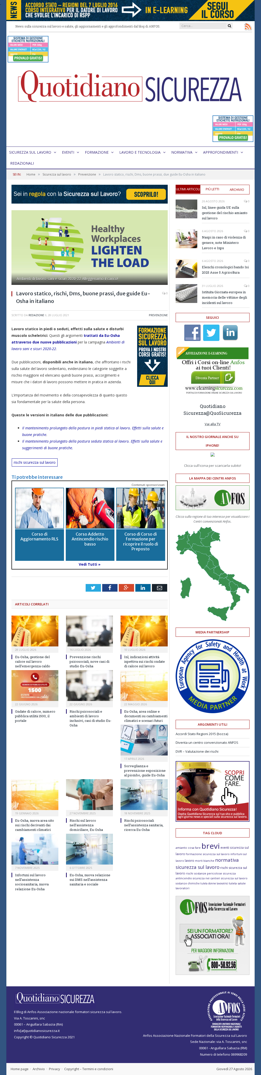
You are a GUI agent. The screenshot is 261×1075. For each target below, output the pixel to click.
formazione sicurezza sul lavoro (208, 854)
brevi (210, 846)
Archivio (237, 189)
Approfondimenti (220, 152)
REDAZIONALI (22, 163)
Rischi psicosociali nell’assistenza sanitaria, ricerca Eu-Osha (143, 825)
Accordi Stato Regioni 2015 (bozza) (202, 734)
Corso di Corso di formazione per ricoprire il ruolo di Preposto (140, 541)
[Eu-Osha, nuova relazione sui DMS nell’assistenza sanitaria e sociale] (89, 849)
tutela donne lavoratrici (214, 883)
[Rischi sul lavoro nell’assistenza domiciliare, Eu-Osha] (89, 794)
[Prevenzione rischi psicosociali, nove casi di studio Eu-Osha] (89, 631)
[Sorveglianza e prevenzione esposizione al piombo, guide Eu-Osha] (144, 740)
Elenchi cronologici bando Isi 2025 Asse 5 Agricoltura (225, 270)
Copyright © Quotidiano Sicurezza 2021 (44, 1037)
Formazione (97, 152)
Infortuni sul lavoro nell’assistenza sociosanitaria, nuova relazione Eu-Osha (32, 882)
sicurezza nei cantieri (206, 878)
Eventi (68, 152)
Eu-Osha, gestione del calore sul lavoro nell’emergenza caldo (32, 661)
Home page (20, 1069)
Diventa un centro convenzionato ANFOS (207, 742)
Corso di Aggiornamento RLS (39, 536)
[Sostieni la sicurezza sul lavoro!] (213, 820)
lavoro (189, 860)
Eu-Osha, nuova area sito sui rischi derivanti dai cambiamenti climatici (34, 825)
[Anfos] (213, 973)
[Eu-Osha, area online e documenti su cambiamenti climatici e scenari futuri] (144, 685)
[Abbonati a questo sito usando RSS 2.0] (248, 26)
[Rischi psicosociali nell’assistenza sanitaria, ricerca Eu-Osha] (144, 794)
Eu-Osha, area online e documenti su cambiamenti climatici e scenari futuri (145, 716)
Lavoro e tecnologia (140, 152)
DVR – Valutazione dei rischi (197, 751)
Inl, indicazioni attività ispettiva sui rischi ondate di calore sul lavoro (144, 661)
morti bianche (204, 860)
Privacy (54, 1069)
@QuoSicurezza (223, 413)
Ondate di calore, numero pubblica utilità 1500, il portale (35, 716)
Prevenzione (158, 315)
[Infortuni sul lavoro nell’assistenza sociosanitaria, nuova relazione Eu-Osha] (34, 849)
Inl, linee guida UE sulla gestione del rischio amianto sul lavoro (224, 212)
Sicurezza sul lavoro (30, 152)
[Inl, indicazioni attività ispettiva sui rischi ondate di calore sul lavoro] (144, 631)
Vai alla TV (212, 424)
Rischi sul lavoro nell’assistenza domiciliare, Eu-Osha (86, 825)
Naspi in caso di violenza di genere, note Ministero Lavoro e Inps (224, 242)
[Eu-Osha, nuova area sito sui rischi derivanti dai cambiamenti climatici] (34, 794)
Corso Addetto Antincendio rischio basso (90, 539)
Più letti (212, 189)
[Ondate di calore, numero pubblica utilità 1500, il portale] (34, 685)
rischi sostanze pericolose (204, 873)
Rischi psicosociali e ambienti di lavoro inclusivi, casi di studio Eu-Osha (90, 718)
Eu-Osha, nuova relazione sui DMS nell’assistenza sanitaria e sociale (90, 879)
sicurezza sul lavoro (234, 878)
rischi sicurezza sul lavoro (35, 462)
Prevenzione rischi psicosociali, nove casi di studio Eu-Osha (89, 661)
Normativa (181, 152)
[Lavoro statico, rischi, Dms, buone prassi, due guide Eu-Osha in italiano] (89, 248)
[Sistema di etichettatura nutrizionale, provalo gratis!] (28, 60)
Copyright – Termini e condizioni (88, 1069)
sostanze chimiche (188, 883)
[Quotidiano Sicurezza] (130, 89)
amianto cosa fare (188, 848)
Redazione (36, 315)
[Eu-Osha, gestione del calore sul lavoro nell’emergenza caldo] (34, 631)
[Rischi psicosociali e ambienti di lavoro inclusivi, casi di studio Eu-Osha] (89, 685)
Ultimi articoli (188, 189)
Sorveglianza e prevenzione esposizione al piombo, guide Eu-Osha (145, 770)
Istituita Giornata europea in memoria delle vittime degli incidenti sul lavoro (224, 297)
